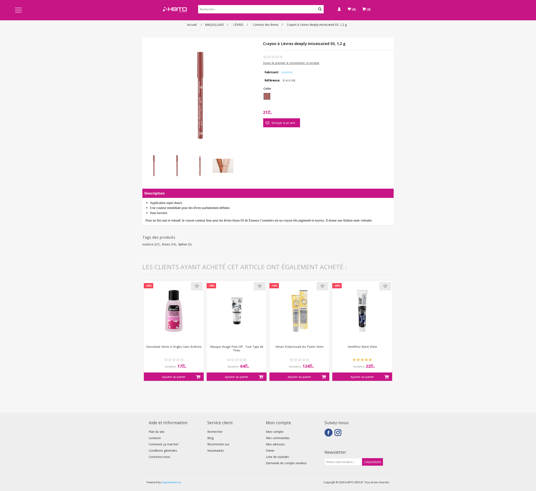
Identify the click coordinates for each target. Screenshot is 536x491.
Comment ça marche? (164, 444)
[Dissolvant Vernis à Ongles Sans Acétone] (174, 311)
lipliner (183, 244)
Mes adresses (275, 444)
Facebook (328, 433)
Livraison (155, 438)
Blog (210, 438)
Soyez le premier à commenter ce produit (291, 63)
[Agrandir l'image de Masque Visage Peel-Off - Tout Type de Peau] (237, 311)
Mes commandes (278, 438)
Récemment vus (218, 444)
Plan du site (156, 432)
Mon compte (274, 432)
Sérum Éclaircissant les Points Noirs (299, 347)
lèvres (166, 244)
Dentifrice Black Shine (362, 347)
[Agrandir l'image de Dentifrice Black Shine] (362, 311)
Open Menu (18, 10)
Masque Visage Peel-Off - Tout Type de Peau (236, 348)
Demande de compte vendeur (286, 463)
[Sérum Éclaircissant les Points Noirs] (299, 311)
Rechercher (215, 432)
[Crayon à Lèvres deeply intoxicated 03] (153, 165)
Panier (270, 450)
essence (287, 72)
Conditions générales (163, 450)
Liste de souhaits (277, 457)
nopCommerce (171, 482)
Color (267, 88)
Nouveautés (215, 450)
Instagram (339, 433)
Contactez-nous (159, 457)
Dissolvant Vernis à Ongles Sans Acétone (174, 347)
